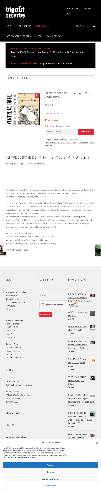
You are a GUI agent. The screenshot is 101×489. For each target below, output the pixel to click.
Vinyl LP (77, 139)
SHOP (8, 26)
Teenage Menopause (79, 142)
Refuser (50, 472)
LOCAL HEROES (53, 36)
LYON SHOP (87, 8)
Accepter (50, 465)
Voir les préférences (50, 479)
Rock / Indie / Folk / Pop (63, 139)
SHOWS (69, 14)
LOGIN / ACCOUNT (72, 8)
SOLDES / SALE (42, 26)
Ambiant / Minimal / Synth (59, 142)
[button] (97, 442)
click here (20, 413)
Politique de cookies (49, 485)
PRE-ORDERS (25, 26)
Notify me (86, 131)
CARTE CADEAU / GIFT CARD (18, 36)
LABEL (38, 36)
